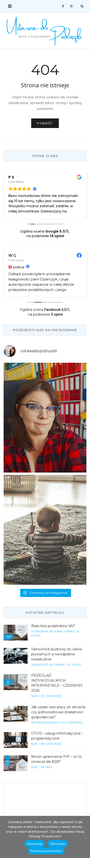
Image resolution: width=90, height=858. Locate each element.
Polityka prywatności (46, 851)
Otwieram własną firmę (52, 631)
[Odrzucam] (84, 837)
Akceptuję (34, 844)
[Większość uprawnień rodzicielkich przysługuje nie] (45, 530)
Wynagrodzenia (45, 722)
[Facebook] (63, 6)
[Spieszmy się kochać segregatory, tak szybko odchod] (45, 418)
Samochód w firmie (47, 664)
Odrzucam (58, 844)
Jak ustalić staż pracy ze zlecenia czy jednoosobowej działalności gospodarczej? (58, 712)
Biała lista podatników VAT (53, 626)
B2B (34, 696)
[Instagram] (71, 6)
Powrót (45, 123)
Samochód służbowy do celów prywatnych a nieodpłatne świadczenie (56, 654)
